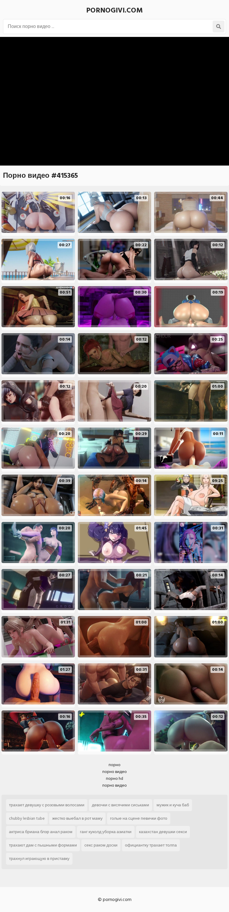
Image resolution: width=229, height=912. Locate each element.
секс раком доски (100, 845)
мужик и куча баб (173, 805)
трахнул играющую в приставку (39, 858)
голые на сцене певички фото (138, 818)
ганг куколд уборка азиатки (105, 831)
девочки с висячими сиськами (120, 805)
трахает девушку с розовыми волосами (46, 805)
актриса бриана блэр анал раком (40, 831)
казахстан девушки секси (163, 831)
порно (114, 764)
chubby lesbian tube (27, 818)
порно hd (114, 778)
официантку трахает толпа (151, 845)
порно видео (114, 771)
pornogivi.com (114, 10)
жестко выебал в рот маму (77, 818)
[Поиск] (219, 26)
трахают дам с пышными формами (43, 845)
